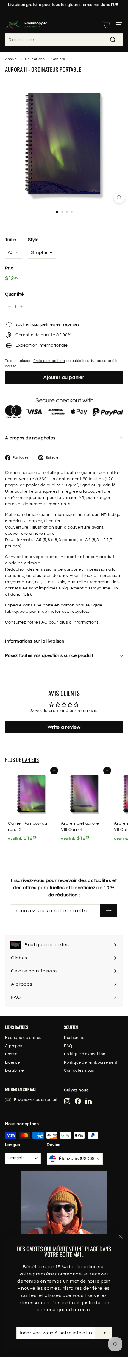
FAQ (43, 622)
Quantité (14, 294)
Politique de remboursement (90, 1062)
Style (33, 240)
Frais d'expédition (49, 360)
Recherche (74, 1038)
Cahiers (58, 59)
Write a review (64, 727)
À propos (13, 1046)
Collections (35, 59)
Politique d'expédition (84, 1054)
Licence (12, 1062)
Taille (10, 240)
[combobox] (64, 39)
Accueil (11, 59)
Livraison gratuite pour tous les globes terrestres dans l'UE (63, 5)
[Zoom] (119, 197)
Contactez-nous (79, 1070)
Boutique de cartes (23, 1038)
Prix (9, 268)
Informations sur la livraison (34, 641)
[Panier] (106, 24)
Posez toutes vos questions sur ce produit (49, 655)
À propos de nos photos (30, 438)
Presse (11, 1054)
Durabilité (14, 1070)
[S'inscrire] (103, 1333)
